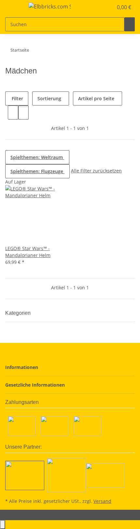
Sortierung (49, 98)
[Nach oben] (2, 524)
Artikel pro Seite (96, 98)
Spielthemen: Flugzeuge (37, 171)
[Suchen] (129, 24)
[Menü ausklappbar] (13, 7)
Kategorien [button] (18, 313)
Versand (102, 501)
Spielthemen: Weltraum (37, 157)
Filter (16, 98)
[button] (101, 7)
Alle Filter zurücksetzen (96, 171)
